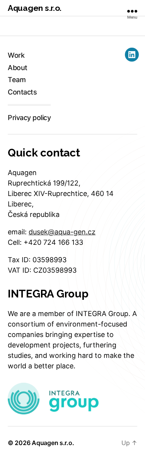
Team (17, 80)
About (17, 68)
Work (16, 55)
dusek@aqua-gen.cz (62, 232)
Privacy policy (29, 117)
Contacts (22, 92)
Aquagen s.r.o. (34, 8)
